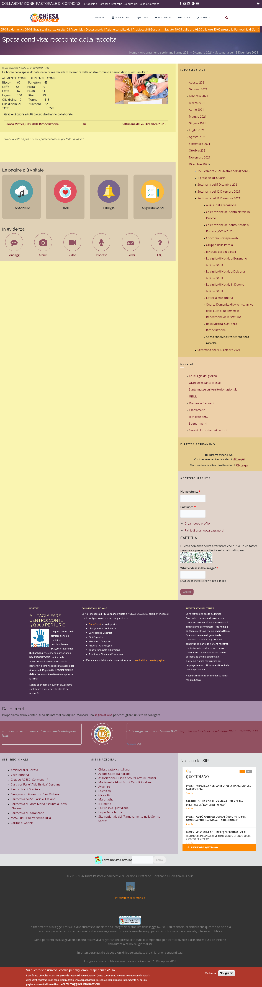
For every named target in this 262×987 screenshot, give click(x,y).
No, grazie (226, 973)
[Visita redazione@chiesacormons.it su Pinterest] (193, 3)
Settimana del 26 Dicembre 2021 (218, 350)
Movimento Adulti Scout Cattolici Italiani (124, 782)
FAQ (159, 255)
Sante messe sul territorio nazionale (213, 389)
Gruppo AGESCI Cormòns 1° (29, 780)
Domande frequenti (202, 403)
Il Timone (104, 804)
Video (72, 255)
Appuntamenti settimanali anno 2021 (165, 52)
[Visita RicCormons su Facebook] (180, 3)
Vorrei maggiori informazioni (80, 984)
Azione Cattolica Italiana (114, 774)
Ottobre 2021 (198, 150)
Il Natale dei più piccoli (221, 252)
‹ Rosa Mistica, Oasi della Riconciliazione (32, 124)
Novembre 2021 (199, 157)
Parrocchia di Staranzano (27, 813)
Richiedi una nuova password (204, 530)
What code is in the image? (199, 568)
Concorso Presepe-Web (222, 238)
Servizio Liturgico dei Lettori (208, 430)
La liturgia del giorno (203, 376)
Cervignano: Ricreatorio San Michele (35, 794)
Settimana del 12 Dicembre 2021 (218, 191)
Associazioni (122, 17)
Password (188, 507)
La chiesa (104, 791)
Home (133, 52)
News (100, 17)
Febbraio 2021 (198, 96)
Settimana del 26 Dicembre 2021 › (144, 124)
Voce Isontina (20, 775)
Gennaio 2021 (198, 89)
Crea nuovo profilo (197, 523)
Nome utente (190, 492)
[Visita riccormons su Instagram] (188, 3)
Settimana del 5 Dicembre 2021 (218, 185)
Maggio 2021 (197, 117)
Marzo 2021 (197, 103)
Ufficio (193, 396)
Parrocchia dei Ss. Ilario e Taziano (33, 799)
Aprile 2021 (196, 110)
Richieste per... (198, 417)
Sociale (185, 17)
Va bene (210, 973)
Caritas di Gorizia (22, 823)
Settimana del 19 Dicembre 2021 (236, 52)
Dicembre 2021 (202, 52)
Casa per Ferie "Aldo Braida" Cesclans (35, 784)
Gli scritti (104, 795)
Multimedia (164, 17)
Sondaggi (14, 255)
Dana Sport (95, 624)
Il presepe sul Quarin (211, 178)
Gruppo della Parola (219, 245)
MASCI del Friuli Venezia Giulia (31, 818)
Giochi (131, 255)
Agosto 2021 (197, 82)
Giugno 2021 (197, 123)
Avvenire (104, 787)
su (84, 124)
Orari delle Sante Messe (205, 383)
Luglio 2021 (196, 130)
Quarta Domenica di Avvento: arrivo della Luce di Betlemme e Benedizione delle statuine (229, 311)
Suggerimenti (198, 423)
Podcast (101, 255)
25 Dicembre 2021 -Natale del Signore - (223, 171)
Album (43, 255)
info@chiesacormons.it (130, 898)
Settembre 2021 (199, 144)
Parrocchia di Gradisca (25, 789)
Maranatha (105, 799)
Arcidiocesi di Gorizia (24, 770)
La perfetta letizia (110, 812)
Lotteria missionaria (219, 298)
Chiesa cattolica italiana (114, 769)
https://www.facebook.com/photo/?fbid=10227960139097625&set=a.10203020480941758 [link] (163, 731)
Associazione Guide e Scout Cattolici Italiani (127, 778)
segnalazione (103, 715)
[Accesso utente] (258, 3)
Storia (143, 17)
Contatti (204, 17)
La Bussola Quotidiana (113, 808)
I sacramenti (197, 410)
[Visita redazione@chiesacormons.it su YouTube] (184, 3)
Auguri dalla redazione (221, 205)
